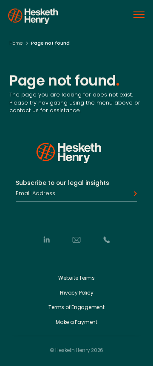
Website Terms (76, 278)
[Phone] (106, 239)
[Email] (76, 239)
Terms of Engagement (76, 307)
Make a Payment (76, 322)
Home (16, 43)
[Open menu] (138, 14)
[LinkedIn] (46, 239)
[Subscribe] (133, 193)
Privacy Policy (77, 293)
